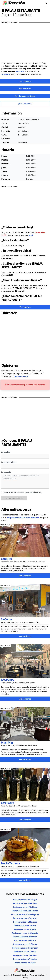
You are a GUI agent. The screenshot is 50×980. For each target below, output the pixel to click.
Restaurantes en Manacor (25, 936)
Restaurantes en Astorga (25, 899)
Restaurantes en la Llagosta (25, 933)
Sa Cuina (6, 619)
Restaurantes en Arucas (25, 925)
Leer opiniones (25, 81)
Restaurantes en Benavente (25, 910)
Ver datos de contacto (25, 96)
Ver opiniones (25, 575)
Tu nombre (5, 452)
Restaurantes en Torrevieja (25, 948)
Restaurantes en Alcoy (25, 962)
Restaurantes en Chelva (25, 951)
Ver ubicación (25, 88)
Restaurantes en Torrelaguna (25, 914)
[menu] (46, 2)
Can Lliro (6, 559)
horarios (20, 71)
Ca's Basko (7, 803)
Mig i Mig (7, 742)
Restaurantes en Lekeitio (25, 903)
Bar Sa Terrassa (10, 863)
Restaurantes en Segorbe (25, 918)
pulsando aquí (21, 376)
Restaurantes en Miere (25, 940)
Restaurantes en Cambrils (25, 955)
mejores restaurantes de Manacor (23, 517)
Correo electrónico (9, 462)
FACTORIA (7, 680)
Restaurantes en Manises (25, 922)
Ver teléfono (25, 307)
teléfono (5, 74)
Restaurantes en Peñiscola (25, 944)
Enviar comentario (14, 498)
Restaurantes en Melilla (25, 929)
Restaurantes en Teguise (25, 959)
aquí (31, 235)
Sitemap (25, 978)
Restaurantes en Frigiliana (25, 907)
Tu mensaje (6, 472)
